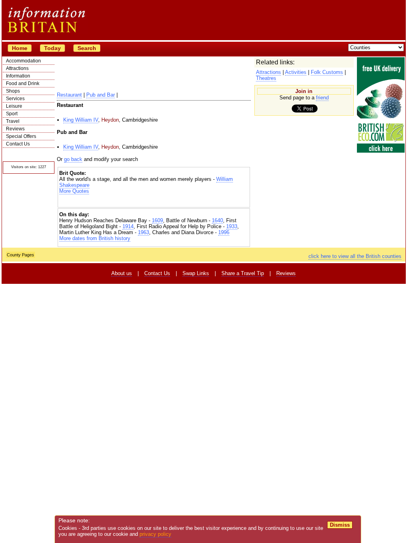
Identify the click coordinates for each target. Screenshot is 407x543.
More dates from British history (94, 238)
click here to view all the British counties (354, 256)
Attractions (17, 68)
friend (322, 98)
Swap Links (195, 273)
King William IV (80, 120)
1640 (217, 220)
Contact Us (18, 144)
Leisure (14, 106)
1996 (223, 232)
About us (121, 273)
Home (19, 48)
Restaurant (69, 95)
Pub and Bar (100, 95)
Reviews (15, 129)
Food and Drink (22, 83)
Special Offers (21, 136)
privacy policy (155, 534)
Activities (295, 72)
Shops (13, 91)
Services (15, 98)
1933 (231, 226)
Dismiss (340, 525)
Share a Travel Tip (242, 273)
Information (18, 76)
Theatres (266, 78)
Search (87, 48)
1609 (157, 220)
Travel (12, 121)
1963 (143, 232)
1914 (128, 226)
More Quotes (74, 191)
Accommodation (23, 61)
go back (73, 159)
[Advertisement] (154, 201)
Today (52, 48)
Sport (11, 113)
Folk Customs (327, 72)
